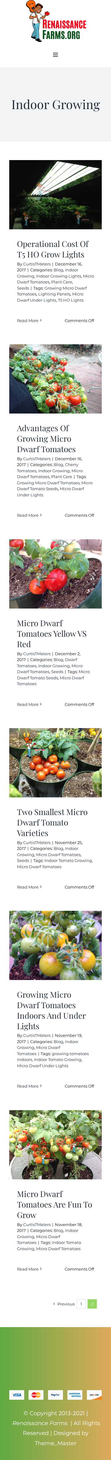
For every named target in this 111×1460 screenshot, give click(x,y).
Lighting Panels (54, 293)
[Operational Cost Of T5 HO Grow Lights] (55, 194)
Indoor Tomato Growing (68, 860)
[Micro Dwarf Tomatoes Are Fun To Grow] (55, 1144)
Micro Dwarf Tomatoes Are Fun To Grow (54, 1204)
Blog (58, 269)
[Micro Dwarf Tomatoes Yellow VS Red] (55, 574)
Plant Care (61, 281)
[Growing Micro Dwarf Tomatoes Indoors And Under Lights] (55, 945)
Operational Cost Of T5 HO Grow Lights (52, 249)
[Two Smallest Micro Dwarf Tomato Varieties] (55, 762)
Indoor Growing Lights (58, 276)
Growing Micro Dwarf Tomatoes (48, 482)
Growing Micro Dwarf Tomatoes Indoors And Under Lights (51, 1010)
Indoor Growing (54, 470)
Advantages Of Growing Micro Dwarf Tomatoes (46, 438)
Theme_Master (55, 1443)
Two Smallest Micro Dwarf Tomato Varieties (52, 822)
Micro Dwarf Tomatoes (58, 854)
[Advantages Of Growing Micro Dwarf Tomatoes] (55, 379)
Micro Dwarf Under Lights (42, 1065)
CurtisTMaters (37, 263)
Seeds (23, 288)
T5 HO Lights (71, 300)
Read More (28, 320)
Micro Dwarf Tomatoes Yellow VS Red (52, 633)
